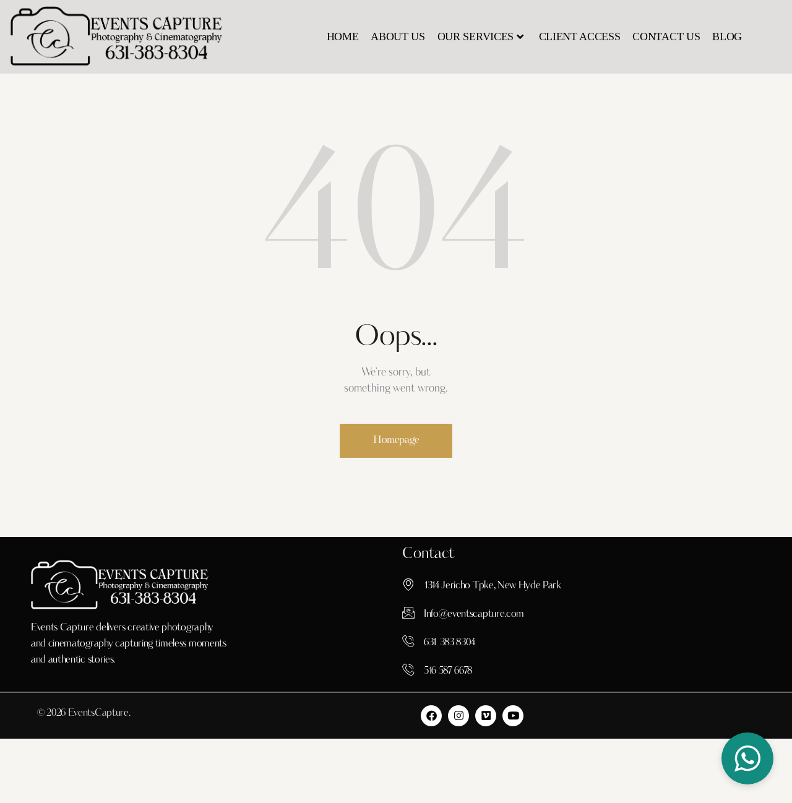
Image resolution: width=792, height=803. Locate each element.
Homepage (396, 440)
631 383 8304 (449, 643)
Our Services (475, 36)
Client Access (580, 36)
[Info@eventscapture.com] (408, 612)
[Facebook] (431, 715)
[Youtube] (512, 715)
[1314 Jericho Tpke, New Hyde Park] (408, 584)
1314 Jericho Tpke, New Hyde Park (492, 586)
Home (343, 36)
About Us (397, 36)
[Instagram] (458, 715)
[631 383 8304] (408, 641)
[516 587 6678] (408, 669)
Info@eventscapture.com (474, 614)
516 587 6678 (448, 671)
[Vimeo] (485, 715)
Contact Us (666, 36)
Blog (727, 36)
